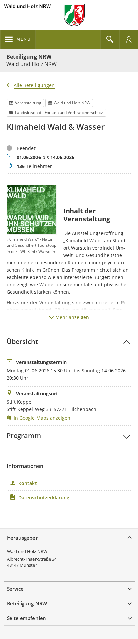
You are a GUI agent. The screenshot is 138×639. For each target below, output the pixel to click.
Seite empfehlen (26, 618)
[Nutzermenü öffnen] (128, 39)
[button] (69, 341)
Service (15, 588)
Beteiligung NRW (28, 56)
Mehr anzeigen (72, 317)
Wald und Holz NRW (27, 551)
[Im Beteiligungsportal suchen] (109, 39)
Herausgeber (22, 537)
